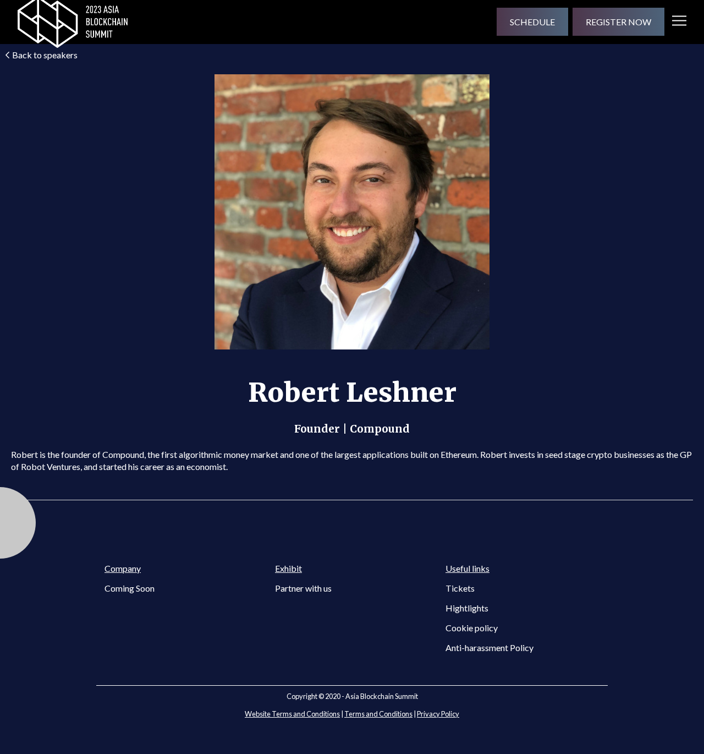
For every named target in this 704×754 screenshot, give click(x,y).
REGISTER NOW (618, 22)
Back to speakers (45, 55)
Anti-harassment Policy (490, 647)
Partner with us (303, 588)
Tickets (460, 588)
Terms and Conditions (378, 713)
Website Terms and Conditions (292, 713)
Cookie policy (472, 627)
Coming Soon (130, 588)
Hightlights (467, 608)
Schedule (532, 22)
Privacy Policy (438, 713)
